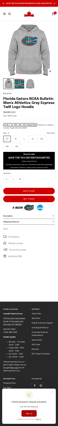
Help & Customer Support (42, 323)
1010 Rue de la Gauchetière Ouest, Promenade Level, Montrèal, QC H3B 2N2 (14, 321)
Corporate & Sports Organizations (40, 333)
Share (5, 228)
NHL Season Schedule (41, 354)
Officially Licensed (15, 243)
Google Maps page (10, 368)
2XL (42, 139)
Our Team (7, 387)
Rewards (35, 349)
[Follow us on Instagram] (41, 386)
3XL (7, 146)
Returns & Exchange (17, 249)
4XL (17, 146)
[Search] (9, 14)
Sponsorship (37, 340)
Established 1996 (15, 256)
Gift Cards (36, 344)
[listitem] (18, 206)
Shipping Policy (9, 383)
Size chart (51, 133)
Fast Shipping (13, 236)
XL (33, 139)
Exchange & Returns (40, 327)
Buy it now (29, 199)
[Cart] (53, 14)
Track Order (36, 313)
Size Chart (36, 318)
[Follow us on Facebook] (35, 386)
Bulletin (7, 93)
